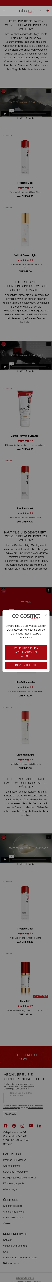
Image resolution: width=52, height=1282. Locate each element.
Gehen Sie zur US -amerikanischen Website (26, 652)
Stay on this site (26, 665)
